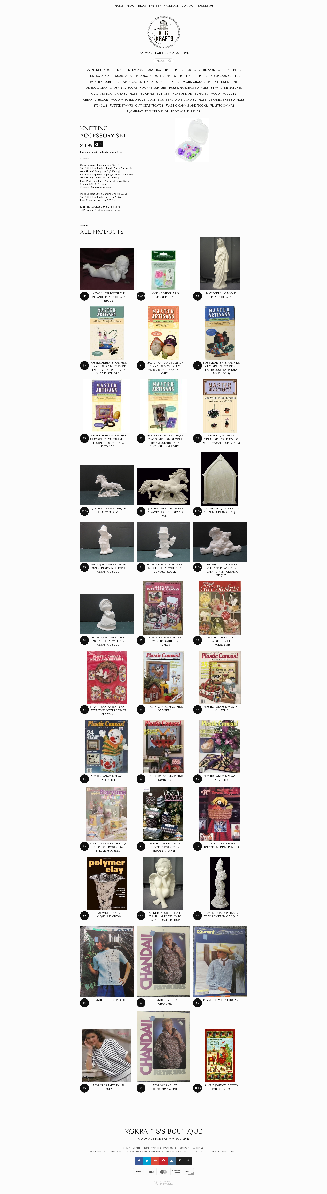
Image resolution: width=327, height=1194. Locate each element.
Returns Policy (116, 1151)
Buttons (163, 93)
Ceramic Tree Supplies (226, 99)
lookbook (223, 1151)
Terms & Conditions (136, 1151)
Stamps (216, 87)
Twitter (155, 5)
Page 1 (234, 1151)
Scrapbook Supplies (225, 75)
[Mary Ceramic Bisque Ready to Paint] (220, 264)
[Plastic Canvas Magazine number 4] (106, 746)
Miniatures (233, 87)
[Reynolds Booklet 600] (107, 961)
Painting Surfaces (104, 81)
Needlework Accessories (106, 75)
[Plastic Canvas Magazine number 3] (220, 677)
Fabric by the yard (200, 69)
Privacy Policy (97, 1151)
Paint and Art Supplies (190, 93)
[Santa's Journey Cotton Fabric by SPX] (220, 1055)
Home (119, 5)
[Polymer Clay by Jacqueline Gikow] (106, 883)
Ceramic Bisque (95, 99)
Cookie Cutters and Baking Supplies (177, 99)
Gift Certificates (149, 105)
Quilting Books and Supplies (114, 93)
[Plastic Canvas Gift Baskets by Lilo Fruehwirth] (220, 608)
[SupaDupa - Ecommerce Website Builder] (156, 1183)
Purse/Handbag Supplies (188, 87)
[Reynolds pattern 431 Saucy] (107, 1055)
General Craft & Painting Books (111, 87)
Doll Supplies (165, 75)
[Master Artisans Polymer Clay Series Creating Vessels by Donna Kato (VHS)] (163, 333)
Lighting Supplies (192, 75)
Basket (205, 5)
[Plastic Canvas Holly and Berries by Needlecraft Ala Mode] (107, 677)
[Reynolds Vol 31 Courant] (220, 961)
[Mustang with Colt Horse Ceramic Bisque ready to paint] (163, 486)
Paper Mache (131, 81)
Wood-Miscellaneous (127, 99)
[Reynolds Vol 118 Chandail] (163, 961)
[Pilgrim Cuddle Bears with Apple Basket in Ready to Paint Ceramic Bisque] (220, 541)
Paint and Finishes (185, 111)
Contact (188, 5)
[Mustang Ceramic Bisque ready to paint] (107, 485)
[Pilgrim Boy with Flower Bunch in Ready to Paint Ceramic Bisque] (107, 541)
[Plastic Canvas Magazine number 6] (163, 746)
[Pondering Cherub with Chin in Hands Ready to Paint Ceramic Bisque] (163, 883)
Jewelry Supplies (169, 69)
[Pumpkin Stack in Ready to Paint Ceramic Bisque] (220, 883)
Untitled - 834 (173, 1151)
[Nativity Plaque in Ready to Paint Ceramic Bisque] (220, 479)
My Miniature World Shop (148, 111)
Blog (142, 5)
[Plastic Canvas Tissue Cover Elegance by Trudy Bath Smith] (163, 814)
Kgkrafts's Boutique (163, 1131)
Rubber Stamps (121, 105)
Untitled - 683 (191, 1151)
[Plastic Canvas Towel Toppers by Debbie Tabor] (220, 814)
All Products (140, 75)
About (131, 5)
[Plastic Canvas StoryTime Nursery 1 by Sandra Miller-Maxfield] (106, 814)
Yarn (90, 69)
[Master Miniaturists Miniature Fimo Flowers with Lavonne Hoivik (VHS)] (220, 406)
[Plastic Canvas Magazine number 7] (220, 746)
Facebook (171, 5)
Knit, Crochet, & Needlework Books (125, 69)
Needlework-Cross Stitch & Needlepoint (204, 81)
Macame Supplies (153, 87)
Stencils (100, 105)
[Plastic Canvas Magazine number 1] (163, 677)
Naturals (147, 93)
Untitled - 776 (156, 1151)
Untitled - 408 (208, 1151)
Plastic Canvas (222, 105)
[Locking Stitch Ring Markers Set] (163, 270)
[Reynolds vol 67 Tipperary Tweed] (163, 1047)
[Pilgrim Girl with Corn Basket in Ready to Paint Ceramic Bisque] (107, 614)
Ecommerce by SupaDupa (166, 1183)
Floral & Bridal (156, 81)
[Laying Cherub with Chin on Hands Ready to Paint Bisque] (107, 269)
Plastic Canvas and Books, (187, 105)
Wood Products (223, 93)
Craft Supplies (229, 69)
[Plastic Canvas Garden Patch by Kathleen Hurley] (163, 608)
